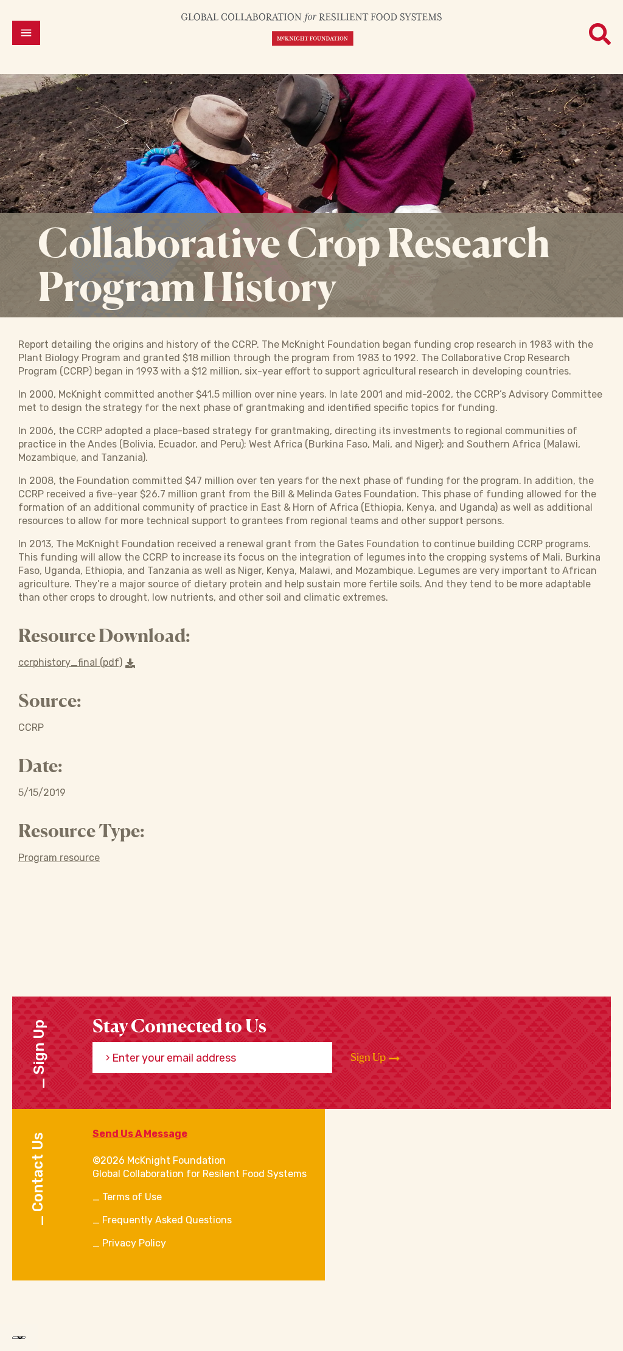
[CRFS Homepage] (311, 29)
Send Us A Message (139, 1133)
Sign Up (369, 1057)
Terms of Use (132, 1197)
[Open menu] (26, 33)
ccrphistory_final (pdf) (70, 662)
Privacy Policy (134, 1243)
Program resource (59, 857)
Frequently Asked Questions (167, 1220)
